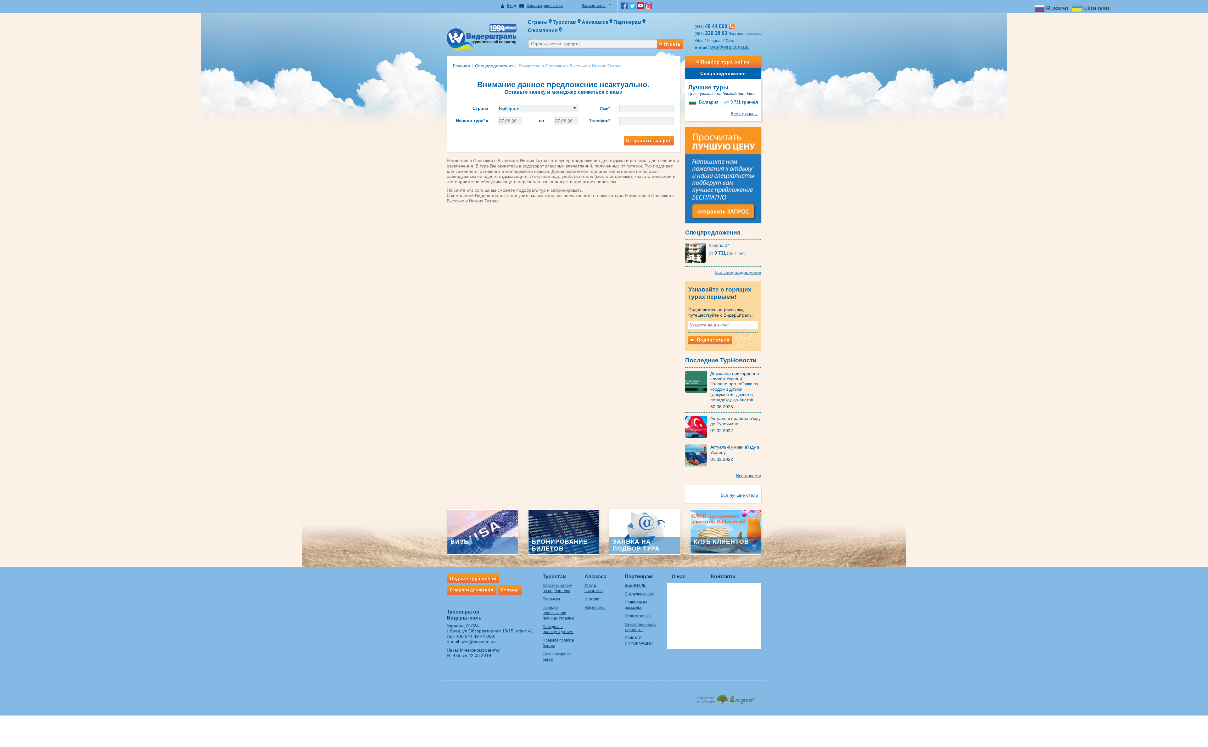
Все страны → (744, 113)
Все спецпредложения (738, 272)
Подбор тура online (725, 62)
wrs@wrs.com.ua (729, 47)
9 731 (741, 102)
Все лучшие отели (739, 495)
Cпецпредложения (494, 65)
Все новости (748, 475)
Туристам (555, 576)
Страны (510, 589)
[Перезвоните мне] (732, 26)
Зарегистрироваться (545, 5)
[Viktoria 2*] (697, 252)
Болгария (709, 102)
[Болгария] (693, 102)
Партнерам (639, 576)
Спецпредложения (723, 73)
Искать (672, 44)
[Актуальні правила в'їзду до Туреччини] (697, 426)
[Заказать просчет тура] (723, 177)
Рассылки (551, 599)
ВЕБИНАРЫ (635, 585)
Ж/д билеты (595, 607)
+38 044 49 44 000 (475, 636)
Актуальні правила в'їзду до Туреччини (735, 421)
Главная (461, 65)
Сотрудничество (639, 594)
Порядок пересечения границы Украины (558, 612)
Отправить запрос (649, 140)
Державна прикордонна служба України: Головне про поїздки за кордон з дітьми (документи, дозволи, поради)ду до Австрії (734, 386)
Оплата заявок (638, 616)
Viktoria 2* (719, 245)
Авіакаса (595, 576)
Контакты (723, 576)
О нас (678, 576)
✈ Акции (591, 599)
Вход (511, 5)
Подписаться (712, 339)
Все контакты (594, 5)
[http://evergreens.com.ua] (726, 697)
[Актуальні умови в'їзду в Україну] (697, 455)
